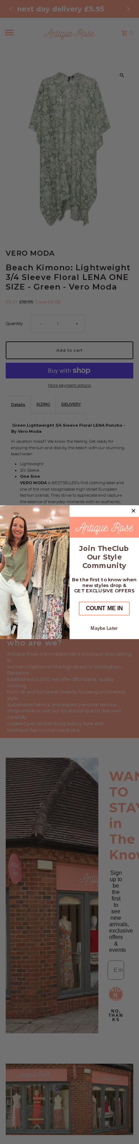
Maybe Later (104, 628)
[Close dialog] (133, 511)
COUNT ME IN (104, 608)
